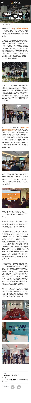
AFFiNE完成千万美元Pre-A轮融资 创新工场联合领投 (15, 380)
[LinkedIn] (13, 387)
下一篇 (4, 378)
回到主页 (5, 386)
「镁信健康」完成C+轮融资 (10, 375)
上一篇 (4, 373)
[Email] (19, 387)
